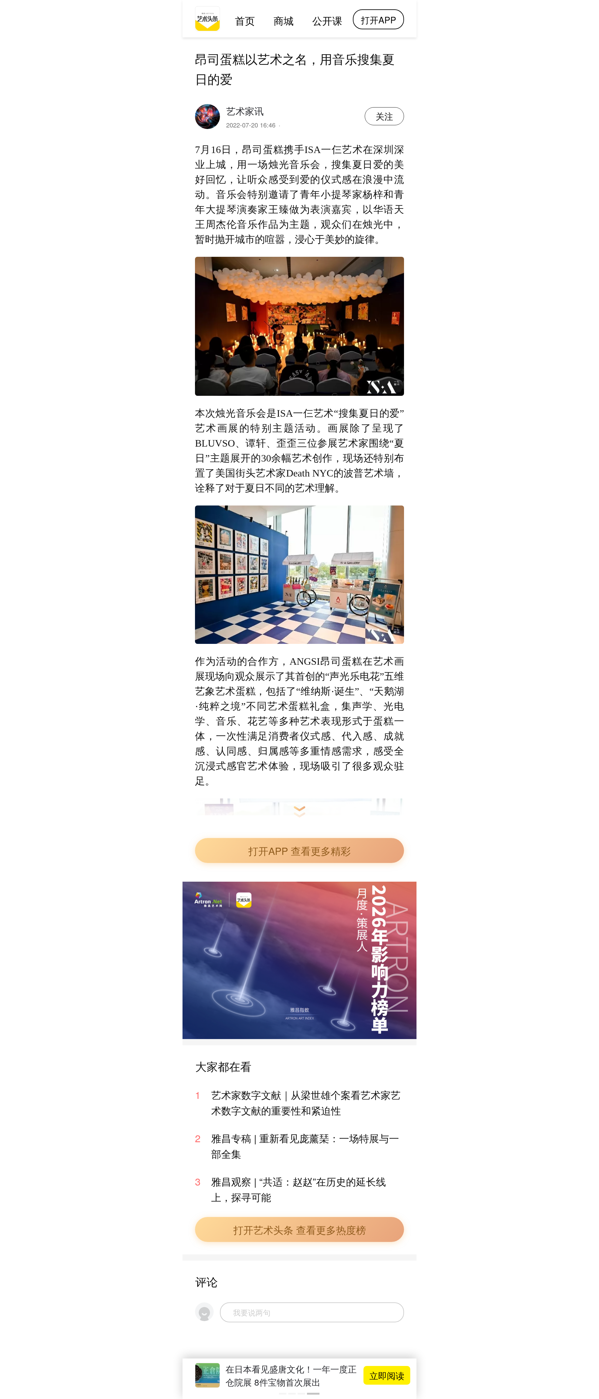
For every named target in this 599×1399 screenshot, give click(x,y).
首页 (245, 20)
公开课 (327, 20)
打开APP (378, 19)
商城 (284, 20)
